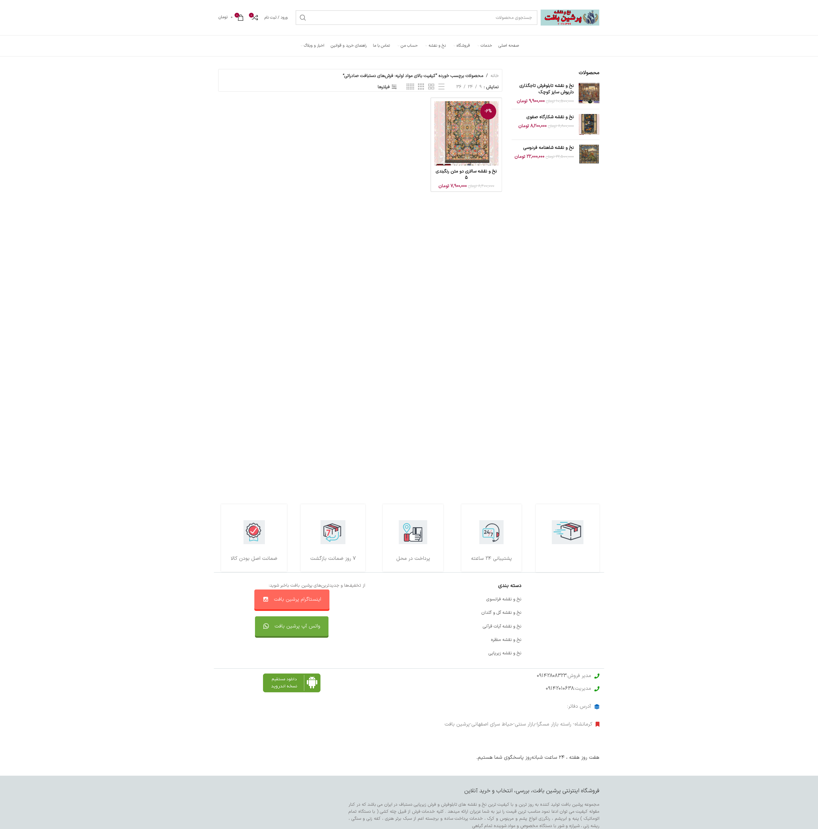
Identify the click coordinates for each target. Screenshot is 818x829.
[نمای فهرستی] (441, 87)
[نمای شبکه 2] (431, 87)
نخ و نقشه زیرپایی (505, 653)
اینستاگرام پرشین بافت (297, 599)
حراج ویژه (591, 639)
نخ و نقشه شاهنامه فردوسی (548, 148)
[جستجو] (303, 17)
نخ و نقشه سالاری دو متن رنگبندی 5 (466, 174)
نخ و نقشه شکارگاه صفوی (550, 117)
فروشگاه (591, 626)
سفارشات (435, 612)
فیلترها (384, 87)
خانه (494, 75)
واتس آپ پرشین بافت (297, 626)
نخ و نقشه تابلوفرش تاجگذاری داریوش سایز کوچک (547, 89)
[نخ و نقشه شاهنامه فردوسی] (589, 155)
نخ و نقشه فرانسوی (503, 599)
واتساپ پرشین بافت (425, 626)
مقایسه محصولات (427, 639)
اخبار (595, 612)
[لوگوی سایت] (570, 17)
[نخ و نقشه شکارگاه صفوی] (589, 124)
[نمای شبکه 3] (421, 87)
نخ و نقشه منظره (506, 639)
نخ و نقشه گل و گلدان (501, 612)
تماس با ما (433, 599)
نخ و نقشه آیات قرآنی (502, 626)
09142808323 (552, 676)
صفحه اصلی (588, 599)
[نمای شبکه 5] (410, 87)
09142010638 (560, 688)
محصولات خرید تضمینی (577, 653)
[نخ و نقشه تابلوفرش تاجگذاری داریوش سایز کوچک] (589, 93)
